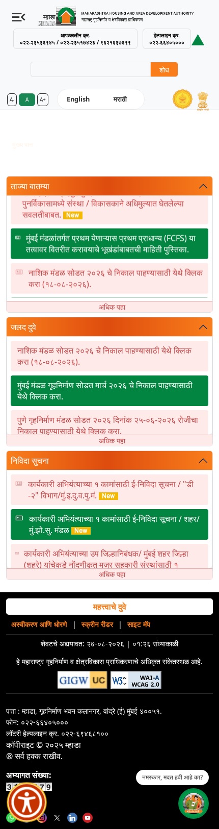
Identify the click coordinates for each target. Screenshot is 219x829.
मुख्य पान (22, 144)
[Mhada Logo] (120, 16)
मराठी (120, 99)
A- (12, 99)
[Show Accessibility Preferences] (27, 802)
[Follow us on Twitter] (57, 816)
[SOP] (198, 39)
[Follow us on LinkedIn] (72, 816)
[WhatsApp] (11, 816)
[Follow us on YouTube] (88, 816)
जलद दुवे (23, 327)
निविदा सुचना (30, 460)
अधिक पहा (112, 307)
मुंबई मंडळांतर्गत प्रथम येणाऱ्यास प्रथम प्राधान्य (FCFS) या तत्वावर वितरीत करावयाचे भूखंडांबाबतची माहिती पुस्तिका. (111, 241)
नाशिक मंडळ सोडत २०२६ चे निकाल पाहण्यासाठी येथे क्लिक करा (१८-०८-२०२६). (116, 276)
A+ (43, 99)
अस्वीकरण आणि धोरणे (39, 624)
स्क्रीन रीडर (97, 624)
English (78, 99)
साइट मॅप (138, 624)
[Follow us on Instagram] (42, 816)
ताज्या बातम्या (30, 186)
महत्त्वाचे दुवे (109, 606)
